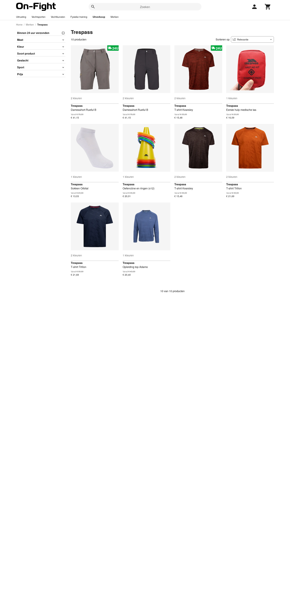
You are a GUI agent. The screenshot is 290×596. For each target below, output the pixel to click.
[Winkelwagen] (267, 6)
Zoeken (145, 7)
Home (19, 24)
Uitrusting (21, 16)
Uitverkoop (99, 16)
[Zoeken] (93, 6)
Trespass (77, 106)
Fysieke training (78, 16)
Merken (115, 16)
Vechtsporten (38, 16)
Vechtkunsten (58, 16)
